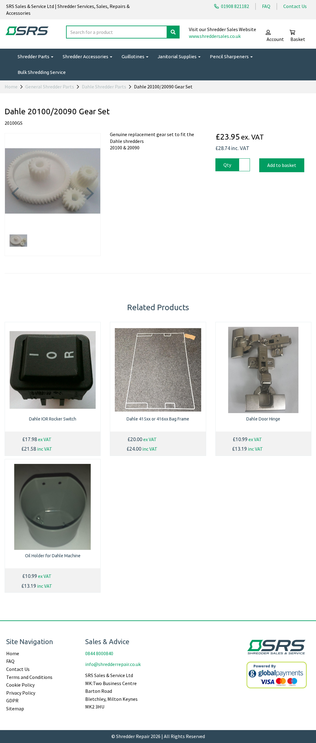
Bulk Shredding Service (42, 72)
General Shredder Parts (49, 86)
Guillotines (133, 56)
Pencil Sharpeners (230, 56)
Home (11, 86)
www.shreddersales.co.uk (215, 36)
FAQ (266, 6)
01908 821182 (234, 6)
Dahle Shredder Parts (104, 86)
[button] (15, 205)
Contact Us (295, 6)
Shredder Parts (34, 56)
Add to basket (281, 165)
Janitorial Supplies (178, 56)
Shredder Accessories (86, 56)
